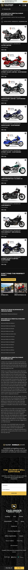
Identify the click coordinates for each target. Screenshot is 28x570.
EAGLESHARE (8, 521)
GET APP (25, 1)
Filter (20, 568)
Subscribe (14, 493)
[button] (14, 38)
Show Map (8, 568)
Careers (21, 536)
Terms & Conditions (10, 540)
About (22, 521)
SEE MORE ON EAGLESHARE (8, 279)
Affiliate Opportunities (10, 536)
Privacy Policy (19, 540)
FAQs (16, 521)
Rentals (21, 516)
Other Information (14, 545)
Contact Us (14, 526)
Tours (14, 516)
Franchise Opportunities (14, 531)
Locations (7, 516)
